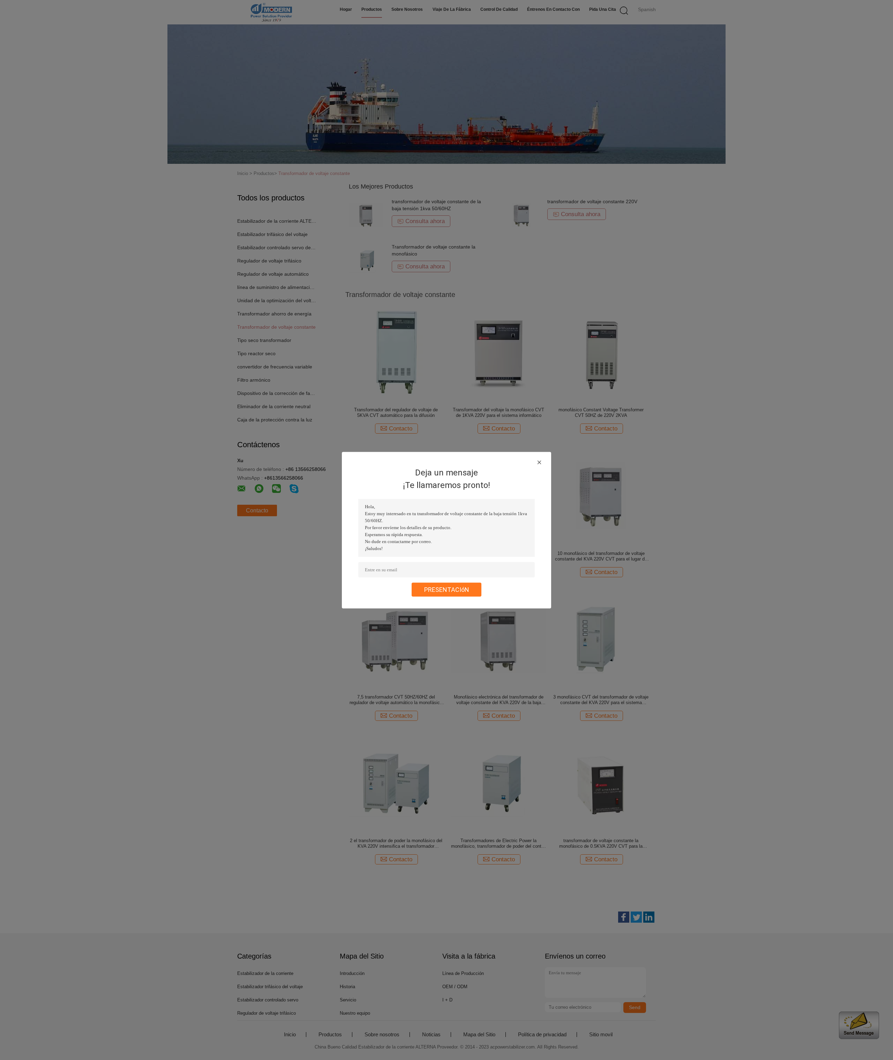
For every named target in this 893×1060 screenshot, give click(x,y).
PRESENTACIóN (446, 589)
